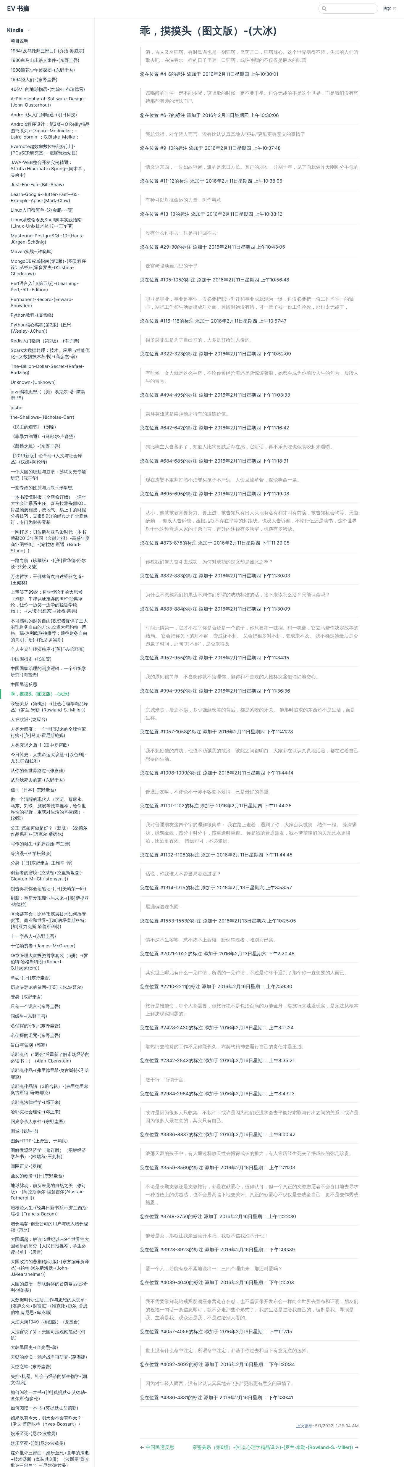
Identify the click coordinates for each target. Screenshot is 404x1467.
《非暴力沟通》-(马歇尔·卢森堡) (43, 436)
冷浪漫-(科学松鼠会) (31, 853)
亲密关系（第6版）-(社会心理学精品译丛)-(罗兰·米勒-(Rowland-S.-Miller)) (49, 707)
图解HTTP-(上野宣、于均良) (39, 1141)
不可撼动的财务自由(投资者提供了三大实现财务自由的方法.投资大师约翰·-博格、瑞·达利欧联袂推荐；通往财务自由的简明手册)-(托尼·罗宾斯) (49, 630)
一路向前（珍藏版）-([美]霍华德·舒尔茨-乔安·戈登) (48, 563)
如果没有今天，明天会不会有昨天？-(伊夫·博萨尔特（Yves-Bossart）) (47, 1421)
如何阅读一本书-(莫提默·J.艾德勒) (44, 1408)
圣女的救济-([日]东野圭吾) (37, 1175)
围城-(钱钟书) (24, 1131)
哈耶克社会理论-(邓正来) (36, 1112)
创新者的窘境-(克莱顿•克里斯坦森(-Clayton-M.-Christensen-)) (47, 876)
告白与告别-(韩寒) (29, 1045)
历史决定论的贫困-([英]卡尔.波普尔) (47, 987)
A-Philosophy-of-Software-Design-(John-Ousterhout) (48, 102)
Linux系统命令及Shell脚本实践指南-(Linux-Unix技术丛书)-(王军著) (47, 223)
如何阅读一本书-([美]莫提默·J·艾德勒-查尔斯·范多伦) (49, 1395)
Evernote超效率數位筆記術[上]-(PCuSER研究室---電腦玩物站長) (44, 149)
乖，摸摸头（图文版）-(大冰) (40, 694)
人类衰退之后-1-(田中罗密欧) (40, 745)
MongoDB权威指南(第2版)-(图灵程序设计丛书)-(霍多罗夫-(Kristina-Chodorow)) (48, 267)
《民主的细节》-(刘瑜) (33, 427)
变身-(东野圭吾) (27, 997)
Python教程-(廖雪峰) (32, 315)
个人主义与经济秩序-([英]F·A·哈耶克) (48, 649)
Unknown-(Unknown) (33, 382)
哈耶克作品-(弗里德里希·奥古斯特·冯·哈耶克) (50, 1073)
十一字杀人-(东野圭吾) (33, 936)
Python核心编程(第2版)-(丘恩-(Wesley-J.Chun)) (42, 328)
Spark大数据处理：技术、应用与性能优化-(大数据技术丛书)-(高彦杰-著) (50, 353)
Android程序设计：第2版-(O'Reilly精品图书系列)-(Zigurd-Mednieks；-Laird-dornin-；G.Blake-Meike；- (50, 130)
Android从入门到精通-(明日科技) (44, 114)
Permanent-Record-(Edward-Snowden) (42, 302)
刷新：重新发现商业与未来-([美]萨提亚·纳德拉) (50, 901)
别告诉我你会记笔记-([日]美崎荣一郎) (48, 888)
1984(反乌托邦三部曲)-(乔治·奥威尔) (48, 51)
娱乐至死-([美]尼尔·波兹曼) (38, 1443)
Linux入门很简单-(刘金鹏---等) (42, 210)
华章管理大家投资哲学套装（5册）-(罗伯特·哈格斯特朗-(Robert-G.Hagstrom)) (49, 962)
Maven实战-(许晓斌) (32, 251)
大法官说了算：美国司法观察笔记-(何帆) (48, 1335)
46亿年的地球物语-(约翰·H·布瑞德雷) (48, 89)
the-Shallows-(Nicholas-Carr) (43, 417)
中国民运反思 (24, 684)
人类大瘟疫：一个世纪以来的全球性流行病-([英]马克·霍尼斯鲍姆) (48, 732)
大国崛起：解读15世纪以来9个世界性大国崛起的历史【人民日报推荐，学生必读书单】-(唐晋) (50, 1245)
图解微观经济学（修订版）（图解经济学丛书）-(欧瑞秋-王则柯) (48, 1153)
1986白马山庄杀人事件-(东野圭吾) (45, 60)
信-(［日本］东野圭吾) (33, 790)
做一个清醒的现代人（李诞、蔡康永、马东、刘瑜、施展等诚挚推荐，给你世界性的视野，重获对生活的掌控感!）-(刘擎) (48, 808)
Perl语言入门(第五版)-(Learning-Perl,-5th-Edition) (45, 286)
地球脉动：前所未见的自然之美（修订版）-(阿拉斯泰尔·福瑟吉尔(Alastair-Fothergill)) (48, 1192)
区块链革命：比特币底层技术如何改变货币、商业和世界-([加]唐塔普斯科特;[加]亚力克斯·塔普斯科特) (48, 920)
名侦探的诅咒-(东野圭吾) (36, 1035)
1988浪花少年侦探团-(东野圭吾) (43, 70)
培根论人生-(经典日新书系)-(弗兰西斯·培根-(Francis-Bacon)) (49, 1211)
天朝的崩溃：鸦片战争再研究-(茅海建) (49, 1357)
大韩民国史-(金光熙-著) (34, 1347)
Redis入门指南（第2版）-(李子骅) (45, 341)
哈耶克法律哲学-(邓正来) (36, 1102)
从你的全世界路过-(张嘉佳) (38, 770)
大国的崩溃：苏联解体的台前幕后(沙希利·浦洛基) (49, 1287)
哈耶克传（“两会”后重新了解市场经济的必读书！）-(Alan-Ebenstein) (50, 1057)
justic (16, 407)
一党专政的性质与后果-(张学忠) (42, 487)
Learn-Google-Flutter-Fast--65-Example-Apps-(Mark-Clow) (45, 197)
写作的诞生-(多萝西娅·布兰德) (41, 843)
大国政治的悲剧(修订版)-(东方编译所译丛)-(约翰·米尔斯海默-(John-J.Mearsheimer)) (50, 1268)
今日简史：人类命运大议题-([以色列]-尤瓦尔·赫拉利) (49, 758)
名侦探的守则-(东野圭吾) (36, 1025)
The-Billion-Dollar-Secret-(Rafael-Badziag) (47, 369)
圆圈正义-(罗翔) (27, 1166)
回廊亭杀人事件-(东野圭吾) (38, 1121)
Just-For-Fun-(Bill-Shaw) (37, 184)
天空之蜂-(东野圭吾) (31, 1366)
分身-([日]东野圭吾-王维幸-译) (42, 863)
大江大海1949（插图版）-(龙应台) (45, 1322)
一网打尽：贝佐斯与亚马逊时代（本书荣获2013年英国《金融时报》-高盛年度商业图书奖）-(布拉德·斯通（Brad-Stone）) (50, 541)
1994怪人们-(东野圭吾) (34, 79)
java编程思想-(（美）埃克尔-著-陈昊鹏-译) (48, 395)
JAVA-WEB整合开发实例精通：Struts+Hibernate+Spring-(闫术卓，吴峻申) (49, 169)
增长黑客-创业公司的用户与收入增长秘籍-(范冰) (49, 1227)
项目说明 (19, 41)
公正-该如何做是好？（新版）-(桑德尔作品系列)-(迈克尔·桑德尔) (49, 831)
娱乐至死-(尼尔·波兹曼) (34, 1433)
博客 (390, 8)
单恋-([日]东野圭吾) (31, 977)
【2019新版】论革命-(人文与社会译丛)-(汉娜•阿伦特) (46, 459)
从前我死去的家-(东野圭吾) (38, 780)
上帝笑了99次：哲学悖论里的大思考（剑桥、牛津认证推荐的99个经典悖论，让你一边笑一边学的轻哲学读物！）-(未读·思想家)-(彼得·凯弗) (47, 601)
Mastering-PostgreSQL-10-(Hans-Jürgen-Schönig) (47, 239)
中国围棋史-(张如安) (31, 659)
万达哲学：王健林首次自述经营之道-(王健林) (47, 579)
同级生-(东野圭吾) (29, 1016)
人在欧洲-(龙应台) (29, 719)
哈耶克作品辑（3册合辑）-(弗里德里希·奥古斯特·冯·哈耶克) (50, 1089)
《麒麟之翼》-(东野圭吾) (36, 446)
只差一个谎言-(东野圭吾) (36, 1006)
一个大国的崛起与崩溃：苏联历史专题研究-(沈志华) (48, 475)
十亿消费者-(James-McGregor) (43, 946)
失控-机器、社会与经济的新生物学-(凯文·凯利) (49, 1379)
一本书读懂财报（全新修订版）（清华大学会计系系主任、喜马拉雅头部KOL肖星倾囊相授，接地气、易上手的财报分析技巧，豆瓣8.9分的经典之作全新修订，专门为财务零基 (49, 509)
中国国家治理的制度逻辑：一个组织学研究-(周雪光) (48, 671)
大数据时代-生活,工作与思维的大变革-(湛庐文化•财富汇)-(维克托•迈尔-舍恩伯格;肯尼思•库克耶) (49, 1306)
